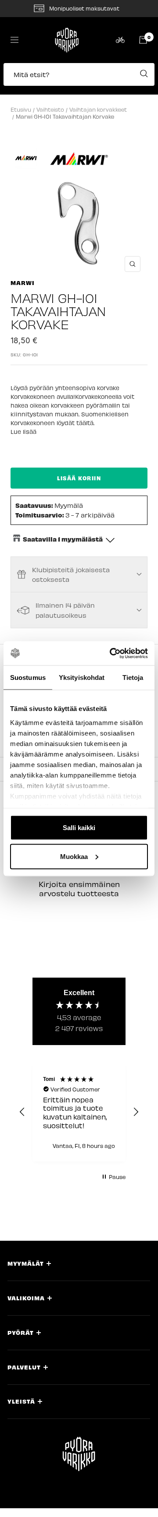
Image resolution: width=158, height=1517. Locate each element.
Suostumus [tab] (28, 677)
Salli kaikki (79, 827)
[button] (79, 79)
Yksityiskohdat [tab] (81, 677)
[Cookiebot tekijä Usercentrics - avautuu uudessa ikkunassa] (111, 653)
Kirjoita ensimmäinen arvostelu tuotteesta (79, 889)
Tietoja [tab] (133, 677)
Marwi (23, 282)
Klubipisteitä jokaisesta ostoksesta (71, 574)
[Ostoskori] (143, 40)
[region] (79, 1112)
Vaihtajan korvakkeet (98, 109)
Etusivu (21, 109)
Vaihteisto (50, 109)
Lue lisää (23, 431)
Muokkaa (74, 856)
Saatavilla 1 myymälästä (63, 539)
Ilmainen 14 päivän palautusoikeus (65, 610)
